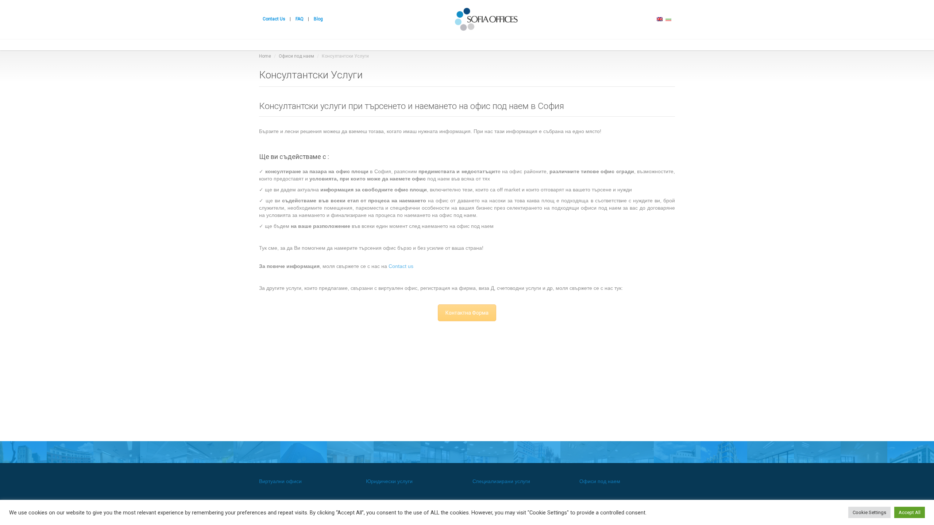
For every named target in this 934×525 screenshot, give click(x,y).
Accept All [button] (910, 512)
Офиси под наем (296, 56)
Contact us (401, 266)
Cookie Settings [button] (869, 512)
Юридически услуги (389, 481)
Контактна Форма (467, 313)
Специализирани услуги (501, 481)
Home (265, 56)
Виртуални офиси (280, 481)
